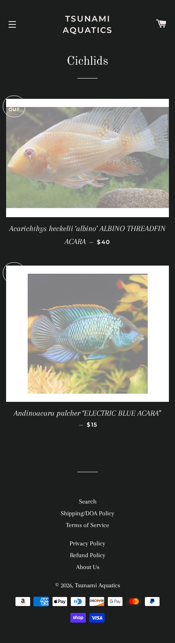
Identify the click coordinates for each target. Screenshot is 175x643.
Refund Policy (87, 555)
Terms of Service (87, 525)
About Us (87, 567)
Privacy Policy (87, 543)
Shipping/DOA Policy (87, 513)
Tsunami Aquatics (88, 24)
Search (87, 501)
